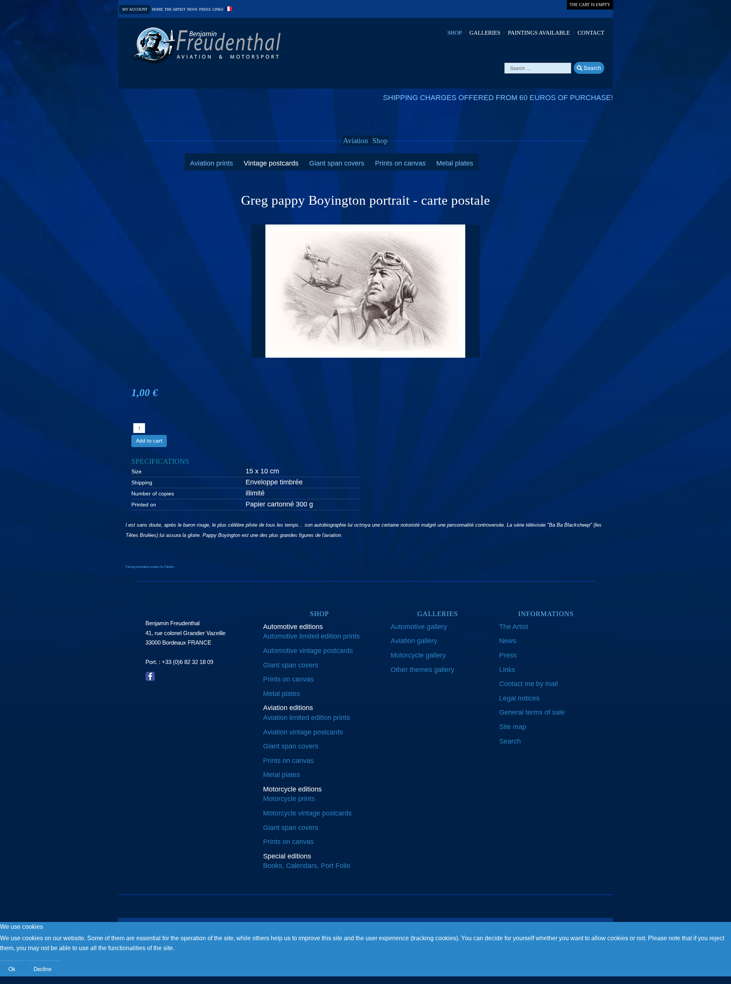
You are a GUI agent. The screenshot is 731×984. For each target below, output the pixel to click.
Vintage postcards (271, 163)
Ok (11, 969)
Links (217, 9)
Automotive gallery (419, 627)
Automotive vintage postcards (308, 650)
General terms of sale (532, 712)
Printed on (143, 505)
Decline (42, 969)
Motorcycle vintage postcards (307, 813)
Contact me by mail (528, 684)
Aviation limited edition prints (306, 717)
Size (136, 471)
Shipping (141, 482)
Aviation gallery (414, 641)
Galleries (484, 33)
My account (134, 9)
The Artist (513, 627)
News (192, 9)
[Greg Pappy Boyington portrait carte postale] (365, 291)
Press (205, 9)
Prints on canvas (400, 163)
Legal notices (519, 698)
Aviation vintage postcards (303, 732)
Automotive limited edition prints (311, 636)
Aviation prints (211, 163)
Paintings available (539, 33)
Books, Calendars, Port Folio (306, 865)
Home (157, 9)
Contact (591, 33)
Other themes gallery (422, 670)
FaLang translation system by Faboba (150, 566)
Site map (512, 727)
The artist (174, 9)
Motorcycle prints (289, 798)
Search (591, 68)
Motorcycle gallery (418, 655)
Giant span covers (336, 163)
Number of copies (152, 493)
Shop (454, 33)
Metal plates (454, 163)
